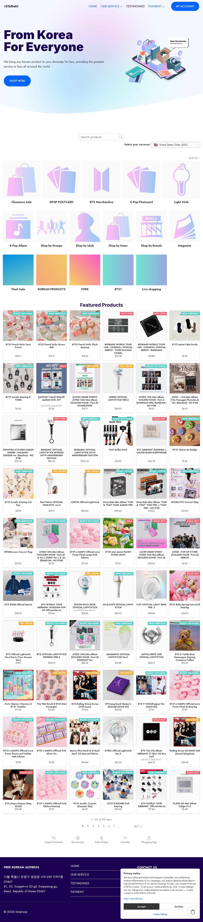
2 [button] (88, 826)
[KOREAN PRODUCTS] (51, 270)
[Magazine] (184, 226)
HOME (92, 6)
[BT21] (118, 270)
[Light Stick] (181, 179)
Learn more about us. (133, 898)
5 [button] (103, 826)
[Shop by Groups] (51, 226)
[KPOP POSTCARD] (61, 179)
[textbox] (171, 144)
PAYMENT (77, 892)
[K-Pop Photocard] (141, 179)
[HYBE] (84, 270)
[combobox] (175, 145)
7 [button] (114, 826)
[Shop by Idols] (84, 226)
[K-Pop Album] (18, 226)
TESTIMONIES (135, 6)
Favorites (125, 842)
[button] (138, 826)
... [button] (119, 826)
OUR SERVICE (80, 874)
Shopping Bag (149, 842)
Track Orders (102, 842)
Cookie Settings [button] (160, 914)
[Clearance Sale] (21, 179)
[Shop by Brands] (151, 226)
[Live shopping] (151, 270)
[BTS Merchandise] (101, 179)
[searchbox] (101, 137)
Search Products (54, 842)
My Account (77, 842)
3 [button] (93, 826)
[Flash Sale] (18, 270)
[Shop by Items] (118, 226)
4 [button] (98, 826)
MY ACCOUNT (185, 6)
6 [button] (109, 826)
